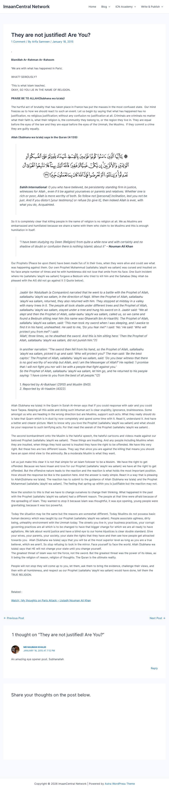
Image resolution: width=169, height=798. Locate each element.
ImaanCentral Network (26, 6)
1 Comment (18, 41)
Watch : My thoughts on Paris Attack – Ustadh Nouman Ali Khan (51, 600)
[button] (108, 6)
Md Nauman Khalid (34, 647)
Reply (154, 668)
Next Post (157, 618)
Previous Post (14, 618)
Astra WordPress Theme (120, 783)
